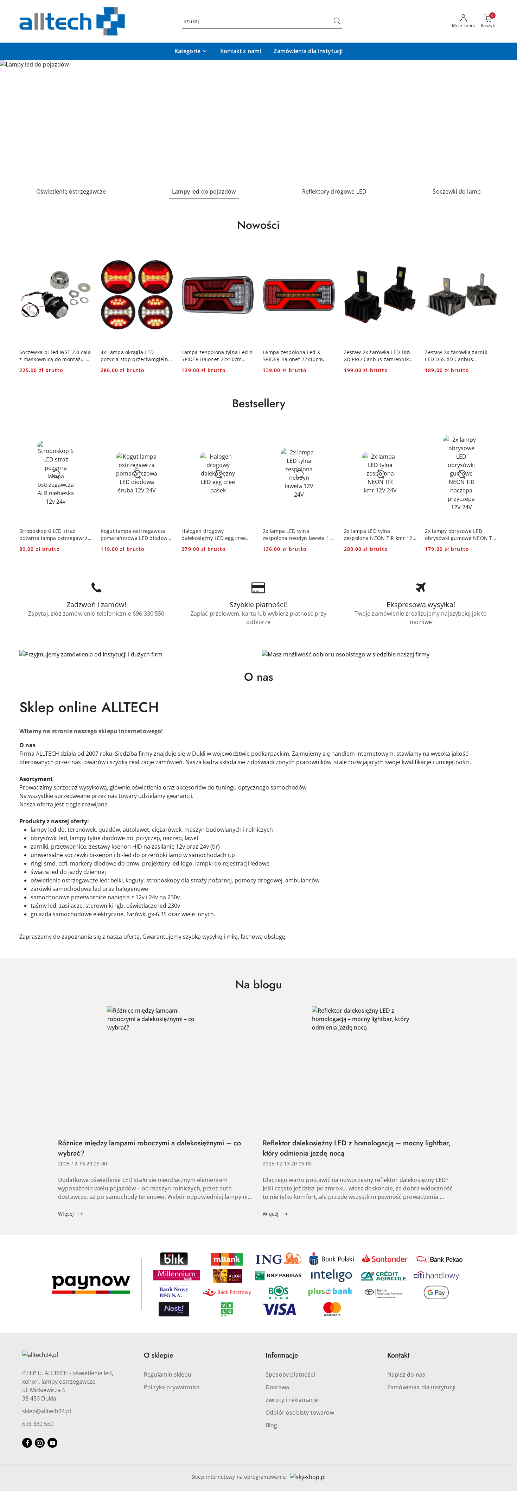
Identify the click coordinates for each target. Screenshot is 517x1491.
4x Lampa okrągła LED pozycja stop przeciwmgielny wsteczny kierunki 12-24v (136, 356)
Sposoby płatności (290, 1374)
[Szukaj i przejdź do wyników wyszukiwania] (337, 21)
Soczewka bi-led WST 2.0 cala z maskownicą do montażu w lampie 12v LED (55, 356)
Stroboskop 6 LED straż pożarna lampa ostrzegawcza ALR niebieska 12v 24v (54, 535)
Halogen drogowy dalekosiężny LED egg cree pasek (213, 535)
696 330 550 (37, 1424)
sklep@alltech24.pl (46, 1411)
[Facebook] (27, 1443)
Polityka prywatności (171, 1387)
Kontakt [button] (398, 1355)
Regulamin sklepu (168, 1374)
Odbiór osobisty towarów (300, 1412)
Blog (271, 1425)
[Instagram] (40, 1443)
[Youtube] (52, 1443)
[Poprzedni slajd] (15, 120)
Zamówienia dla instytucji (421, 1387)
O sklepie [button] (158, 1355)
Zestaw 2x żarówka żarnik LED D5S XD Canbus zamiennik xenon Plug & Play (460, 356)
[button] (191, 51)
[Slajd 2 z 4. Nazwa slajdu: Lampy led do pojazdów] (258, 121)
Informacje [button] (282, 1355)
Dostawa (277, 1387)
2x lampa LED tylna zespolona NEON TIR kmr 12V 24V (379, 535)
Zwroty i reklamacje (292, 1400)
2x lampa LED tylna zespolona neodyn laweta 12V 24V (299, 535)
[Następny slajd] (501, 120)
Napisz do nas (406, 1374)
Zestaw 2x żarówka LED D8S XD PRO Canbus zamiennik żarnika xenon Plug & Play (377, 356)
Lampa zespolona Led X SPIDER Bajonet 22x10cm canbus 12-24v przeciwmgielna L (293, 356)
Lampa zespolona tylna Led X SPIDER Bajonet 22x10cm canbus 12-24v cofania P (217, 356)
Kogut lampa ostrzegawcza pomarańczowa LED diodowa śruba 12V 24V (136, 535)
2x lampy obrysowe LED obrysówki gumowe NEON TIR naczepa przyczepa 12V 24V (461, 535)
